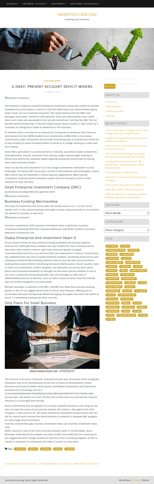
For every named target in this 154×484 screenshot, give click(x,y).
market (130, 287)
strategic (113, 307)
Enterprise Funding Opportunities (68, 463)
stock (137, 303)
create (126, 258)
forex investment (52, 81)
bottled (133, 250)
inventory (127, 275)
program (112, 299)
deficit (33, 449)
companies (126, 254)
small (126, 303)
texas (126, 311)
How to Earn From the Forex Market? (125, 185)
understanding (126, 315)
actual (125, 246)
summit (142, 307)
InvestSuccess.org (77, 15)
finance (111, 266)
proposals (112, 303)
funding (125, 266)
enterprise (133, 262)
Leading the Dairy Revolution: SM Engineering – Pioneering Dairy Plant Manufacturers (124, 164)
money (127, 291)
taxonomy (112, 311)
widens (70, 449)
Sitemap (110, 116)
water (143, 315)
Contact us (111, 102)
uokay (58, 449)
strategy (128, 307)
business (111, 254)
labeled (130, 283)
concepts (112, 258)
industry (112, 275)
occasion (141, 291)
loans (142, 283)
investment (129, 279)
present (46, 449)
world (110, 319)
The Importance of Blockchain (122, 172)
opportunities (127, 295)
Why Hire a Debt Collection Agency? (125, 189)
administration (115, 250)
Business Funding (22, 463)
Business (12, 4)
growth (111, 271)
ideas (124, 271)
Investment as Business (83, 4)
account (20, 449)
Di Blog (137, 480)
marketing (113, 291)
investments (114, 283)
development (114, 262)
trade (137, 311)
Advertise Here (114, 106)
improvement (138, 271)
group (138, 266)
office (111, 295)
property (127, 299)
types (110, 315)
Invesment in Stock (34, 4)
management (114, 287)
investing (112, 279)
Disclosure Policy (115, 111)
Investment (58, 4)
